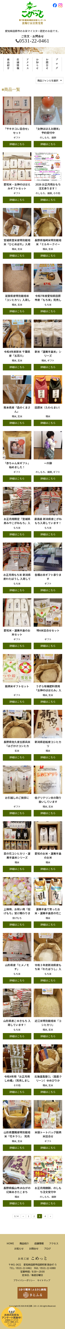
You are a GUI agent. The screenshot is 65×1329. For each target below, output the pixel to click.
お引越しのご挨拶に (17, 798)
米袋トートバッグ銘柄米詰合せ (48, 1134)
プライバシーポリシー (24, 1280)
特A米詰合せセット (48, 630)
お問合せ (33, 1248)
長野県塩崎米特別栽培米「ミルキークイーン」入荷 (48, 244)
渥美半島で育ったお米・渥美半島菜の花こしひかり (48, 913)
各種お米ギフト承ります (48, 577)
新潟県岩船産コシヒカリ (48, 744)
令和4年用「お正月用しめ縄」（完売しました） (17, 1080)
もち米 (48, 304)
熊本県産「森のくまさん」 (17, 409)
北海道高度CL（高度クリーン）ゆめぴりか (48, 1078)
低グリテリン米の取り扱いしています (48, 800)
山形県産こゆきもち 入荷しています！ (17, 1023)
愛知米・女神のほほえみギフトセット (17, 186)
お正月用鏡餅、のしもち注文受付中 (48, 1190)
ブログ (47, 1248)
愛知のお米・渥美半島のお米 (48, 855)
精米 (14, 249)
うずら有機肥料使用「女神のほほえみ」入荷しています (48, 690)
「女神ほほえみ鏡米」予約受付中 (48, 131)
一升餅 (48, 463)
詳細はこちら (17, 144)
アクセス (53, 1243)
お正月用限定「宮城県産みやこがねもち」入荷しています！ (17, 523)
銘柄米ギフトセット (17, 686)
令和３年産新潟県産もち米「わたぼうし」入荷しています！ (48, 969)
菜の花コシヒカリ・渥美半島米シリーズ (17, 855)
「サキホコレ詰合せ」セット (17, 131)
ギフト (17, 137)
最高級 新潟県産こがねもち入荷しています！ (48, 521)
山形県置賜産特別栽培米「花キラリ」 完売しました (17, 1136)
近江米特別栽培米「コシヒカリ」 (48, 1023)
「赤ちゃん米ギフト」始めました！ (17, 465)
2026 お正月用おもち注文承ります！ (48, 186)
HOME (10, 1243)
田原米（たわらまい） (48, 407)
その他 (56, 193)
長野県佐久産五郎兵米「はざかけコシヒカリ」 (17, 746)
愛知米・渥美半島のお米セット (17, 632)
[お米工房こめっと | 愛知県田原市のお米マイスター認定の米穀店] (32, 27)
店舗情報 (39, 1243)
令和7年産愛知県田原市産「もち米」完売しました (48, 300)
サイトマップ (43, 1280)
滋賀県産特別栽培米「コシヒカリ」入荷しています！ (17, 300)
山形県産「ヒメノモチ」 (17, 967)
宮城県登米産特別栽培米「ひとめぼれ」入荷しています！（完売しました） (17, 246)
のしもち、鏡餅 (48, 137)
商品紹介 (24, 1243)
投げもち (17, 918)
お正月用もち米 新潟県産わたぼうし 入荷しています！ (17, 579)
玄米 (20, 249)
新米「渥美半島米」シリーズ (48, 354)
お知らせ (19, 1248)
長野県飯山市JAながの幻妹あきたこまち (17, 1190)
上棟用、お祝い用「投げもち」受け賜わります (17, 913)
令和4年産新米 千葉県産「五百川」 (17, 354)
